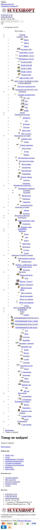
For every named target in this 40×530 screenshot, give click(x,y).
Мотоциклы (26, 196)
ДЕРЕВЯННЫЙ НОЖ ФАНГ (26, 327)
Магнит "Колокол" (26, 285)
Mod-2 (26, 43)
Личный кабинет (11, 478)
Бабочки (26, 382)
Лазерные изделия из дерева (22, 255)
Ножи (22, 312)
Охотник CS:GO (26, 366)
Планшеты (26, 408)
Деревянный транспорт (22, 185)
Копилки (22, 231)
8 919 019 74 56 (6, 15)
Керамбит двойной (26, 343)
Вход (3, 2)
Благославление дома (26, 221)
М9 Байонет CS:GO (26, 59)
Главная (22, 35)
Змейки (26, 155)
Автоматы (22, 91)
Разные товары (26, 177)
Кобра (26, 350)
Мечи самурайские (26, 302)
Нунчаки (26, 124)
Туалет (26, 253)
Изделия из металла (22, 215)
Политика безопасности (14, 461)
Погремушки (26, 171)
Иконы (26, 405)
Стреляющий (26, 396)
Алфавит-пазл (26, 139)
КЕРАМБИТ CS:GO (26, 56)
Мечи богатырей (26, 296)
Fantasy (26, 315)
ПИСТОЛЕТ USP (26, 78)
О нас (7, 457)
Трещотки (26, 183)
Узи (26, 107)
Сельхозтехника (26, 205)
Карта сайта (9, 469)
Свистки (26, 180)
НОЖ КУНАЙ (26, 65)
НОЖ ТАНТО (26, 72)
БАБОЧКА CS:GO (26, 53)
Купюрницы (22, 421)
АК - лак (26, 98)
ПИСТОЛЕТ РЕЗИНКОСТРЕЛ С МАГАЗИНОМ (26, 82)
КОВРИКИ (22, 229)
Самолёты (26, 202)
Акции (22, 113)
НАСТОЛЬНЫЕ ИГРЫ (22, 308)
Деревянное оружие (22, 115)
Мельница (26, 247)
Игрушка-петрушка (26, 161)
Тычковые (26, 375)
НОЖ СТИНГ (26, 68)
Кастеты (26, 337)
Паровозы (26, 199)
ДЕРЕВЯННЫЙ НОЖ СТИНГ (26, 321)
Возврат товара (11, 484)
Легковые (26, 192)
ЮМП (26, 111)
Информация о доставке (14, 459)
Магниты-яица (26, 288)
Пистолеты (22, 393)
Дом (26, 237)
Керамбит (26, 340)
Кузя (26, 278)
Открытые (26, 224)
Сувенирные (26, 372)
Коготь (26, 353)
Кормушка (26, 244)
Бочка (26, 234)
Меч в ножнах (26, 293)
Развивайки (26, 174)
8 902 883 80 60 (6, 17)
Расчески (26, 213)
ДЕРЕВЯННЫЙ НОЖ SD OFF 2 (26, 318)
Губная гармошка (26, 145)
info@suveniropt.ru (12, 498)
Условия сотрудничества (14, 465)
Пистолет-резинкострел (26, 86)
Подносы (26, 270)
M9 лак (26, 391)
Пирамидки (26, 167)
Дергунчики (26, 148)
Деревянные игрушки (22, 136)
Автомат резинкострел (26, 95)
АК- (26, 101)
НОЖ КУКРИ (26, 62)
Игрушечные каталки (26, 158)
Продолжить (5, 447)
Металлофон (26, 164)
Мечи (22, 290)
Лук (26, 121)
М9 (26, 388)
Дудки (26, 151)
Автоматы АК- (26, 49)
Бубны (26, 142)
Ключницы (22, 217)
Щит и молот (26, 134)
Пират (26, 369)
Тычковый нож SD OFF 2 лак (26, 90)
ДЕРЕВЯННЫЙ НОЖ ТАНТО (26, 324)
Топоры (22, 413)
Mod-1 (26, 40)
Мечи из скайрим (26, 299)
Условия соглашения (13, 463)
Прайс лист (9, 455)
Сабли (26, 306)
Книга (26, 240)
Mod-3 (26, 46)
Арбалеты (26, 118)
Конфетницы (26, 262)
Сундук (26, 250)
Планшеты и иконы (22, 401)
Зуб (26, 331)
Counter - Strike (22, 37)
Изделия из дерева (22, 207)
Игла (26, 334)
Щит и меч (26, 130)
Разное (26, 210)
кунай (26, 359)
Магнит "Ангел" (26, 281)
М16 (26, 104)
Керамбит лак (26, 347)
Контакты (9, 467)
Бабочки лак (26, 385)
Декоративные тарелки (26, 258)
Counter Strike (26, 416)
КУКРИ (26, 356)
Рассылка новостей (12, 482)
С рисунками (26, 424)
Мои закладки (10, 480)
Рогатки (26, 127)
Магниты (22, 272)
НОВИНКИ (22, 310)
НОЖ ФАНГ (26, 75)
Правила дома (26, 227)
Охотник (26, 362)
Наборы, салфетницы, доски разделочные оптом (26, 266)
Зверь (26, 378)
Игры (26, 419)
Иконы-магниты (26, 275)
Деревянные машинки (26, 188)
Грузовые (26, 190)
